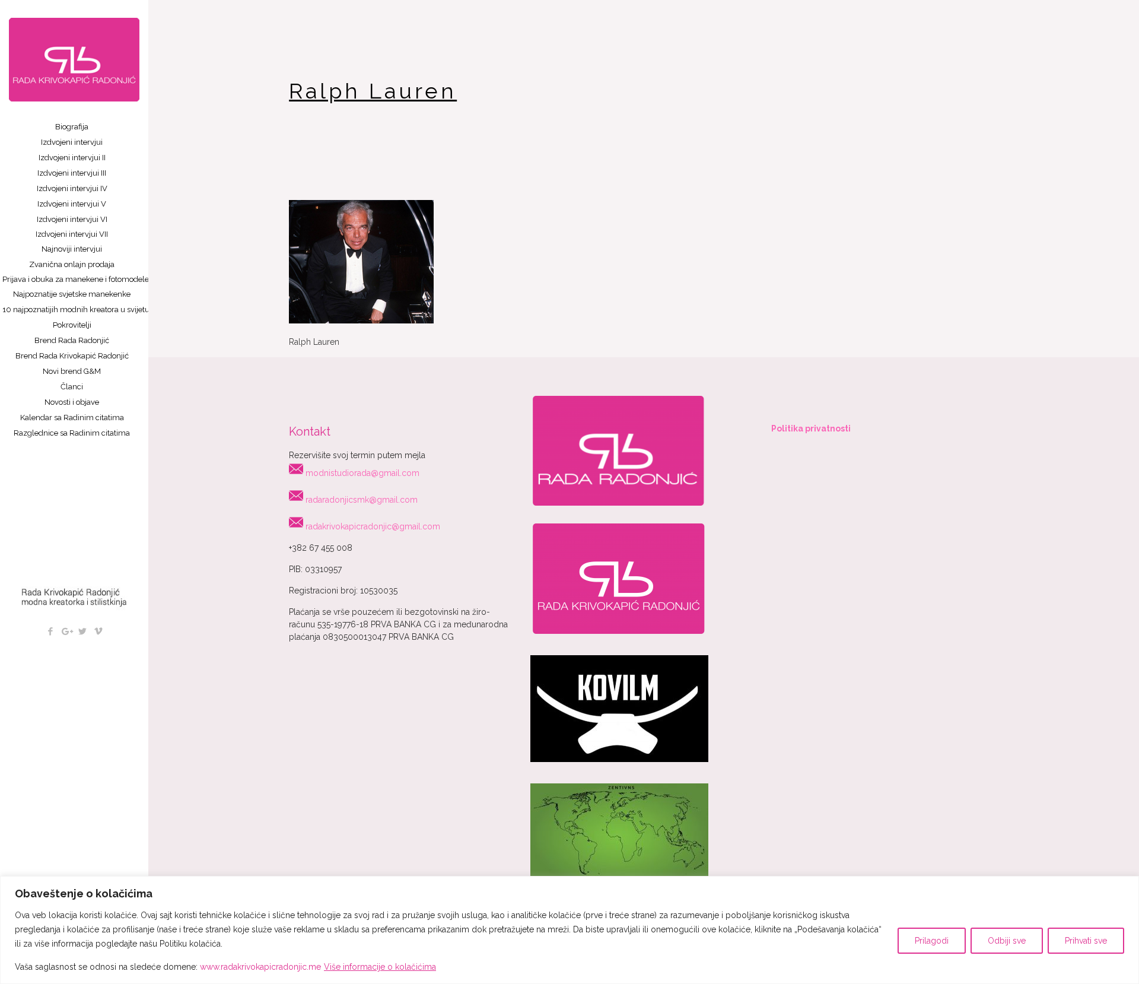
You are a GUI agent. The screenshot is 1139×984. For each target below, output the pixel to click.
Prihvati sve (1086, 940)
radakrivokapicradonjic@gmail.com (373, 526)
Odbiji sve (1007, 940)
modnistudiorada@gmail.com (362, 473)
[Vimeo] (98, 631)
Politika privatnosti (811, 428)
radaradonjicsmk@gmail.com (362, 499)
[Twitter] (82, 631)
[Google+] (66, 631)
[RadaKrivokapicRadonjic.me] (74, 59)
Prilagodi (932, 940)
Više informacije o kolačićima (380, 967)
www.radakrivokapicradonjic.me (260, 967)
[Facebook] (50, 631)
